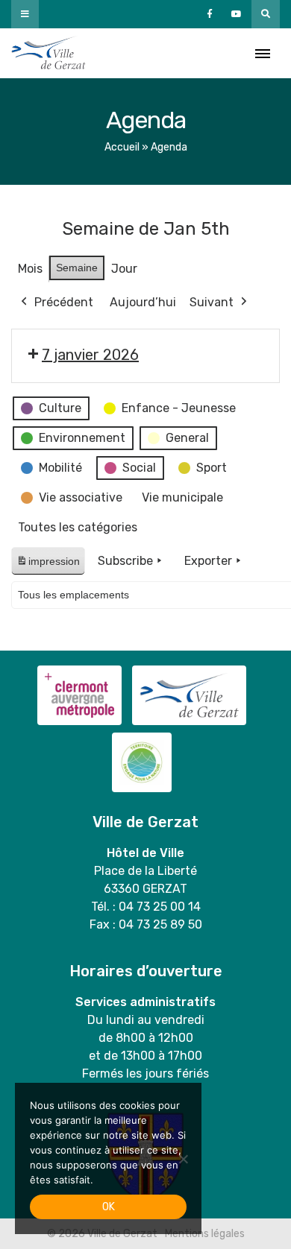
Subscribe (125, 561)
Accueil (122, 147)
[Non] (182, 1158)
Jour (124, 269)
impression (48, 565)
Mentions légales (205, 1233)
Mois (30, 269)
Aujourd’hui (143, 302)
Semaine (77, 267)
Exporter (208, 561)
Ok (108, 1207)
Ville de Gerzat (48, 53)
